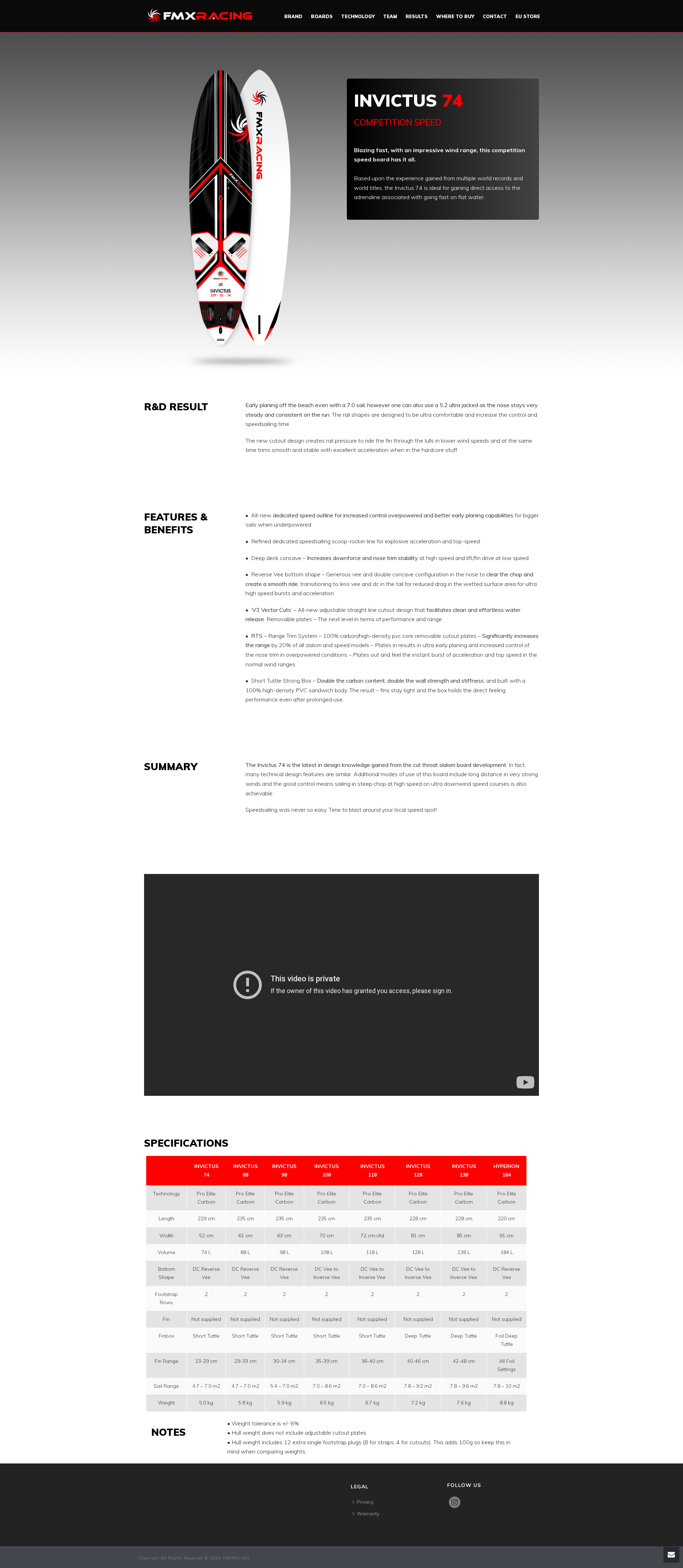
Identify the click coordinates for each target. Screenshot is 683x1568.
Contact (495, 16)
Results (417, 16)
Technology (358, 16)
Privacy (365, 1502)
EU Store (527, 16)
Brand (293, 16)
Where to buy (455, 16)
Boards (322, 16)
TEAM (390, 16)
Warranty (368, 1513)
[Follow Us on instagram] (459, 1507)
